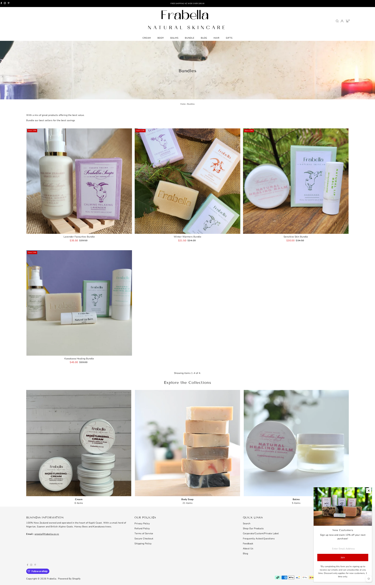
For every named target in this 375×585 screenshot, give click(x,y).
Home (183, 104)
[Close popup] (368, 490)
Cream (147, 37)
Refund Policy (142, 528)
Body (160, 37)
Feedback (248, 543)
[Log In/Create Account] (342, 21)
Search (246, 523)
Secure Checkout (143, 538)
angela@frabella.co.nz (47, 534)
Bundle (189, 37)
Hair (216, 37)
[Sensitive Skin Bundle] (296, 181)
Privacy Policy (142, 523)
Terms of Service (143, 533)
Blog (204, 37)
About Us (248, 548)
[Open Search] (337, 21)
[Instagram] (5, 3)
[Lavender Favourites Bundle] (79, 181)
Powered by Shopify (69, 578)
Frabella (51, 578)
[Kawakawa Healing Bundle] (79, 303)
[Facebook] (1, 3)
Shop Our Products (253, 528)
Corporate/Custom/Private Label (261, 533)
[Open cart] (347, 21)
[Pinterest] (8, 3)
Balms (174, 37)
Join (343, 557)
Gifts (229, 37)
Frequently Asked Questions (259, 538)
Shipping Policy (142, 543)
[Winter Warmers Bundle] (187, 181)
